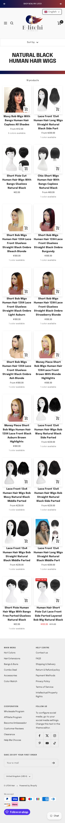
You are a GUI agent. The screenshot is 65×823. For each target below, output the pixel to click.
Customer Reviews (14, 729)
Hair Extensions (12, 659)
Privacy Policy (43, 681)
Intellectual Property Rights (47, 695)
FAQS (38, 659)
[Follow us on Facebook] (39, 735)
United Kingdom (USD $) (16, 776)
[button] (52, 11)
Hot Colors (9, 653)
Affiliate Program (13, 717)
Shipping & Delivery (46, 664)
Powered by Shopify (28, 786)
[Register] (53, 763)
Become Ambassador (15, 723)
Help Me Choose (12, 740)
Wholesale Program (14, 711)
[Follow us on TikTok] (54, 743)
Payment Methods (45, 676)
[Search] (11, 23)
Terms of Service (44, 687)
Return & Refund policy (48, 670)
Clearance (9, 734)
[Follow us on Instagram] (54, 735)
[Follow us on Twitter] (47, 735)
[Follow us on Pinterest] (39, 743)
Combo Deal (10, 670)
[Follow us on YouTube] (47, 743)
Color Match (10, 681)
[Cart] (59, 23)
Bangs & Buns (11, 664)
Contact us (42, 653)
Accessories (10, 676)
